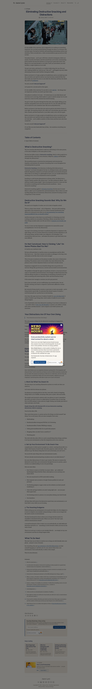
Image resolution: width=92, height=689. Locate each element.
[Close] (61, 325)
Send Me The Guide (40, 362)
